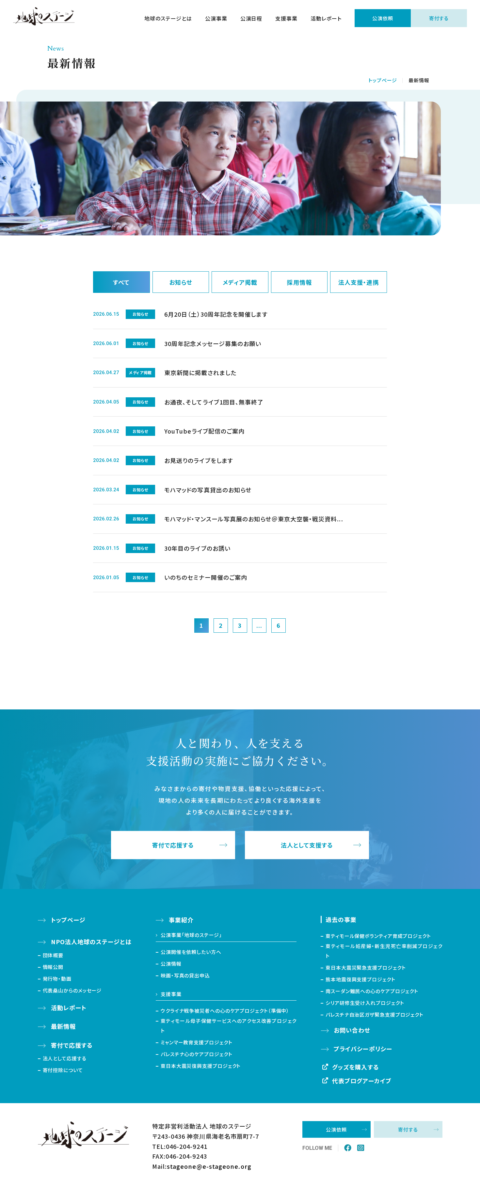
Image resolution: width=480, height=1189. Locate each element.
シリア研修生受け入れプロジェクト (365, 1002)
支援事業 (286, 18)
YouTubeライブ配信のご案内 (204, 431)
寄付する (439, 18)
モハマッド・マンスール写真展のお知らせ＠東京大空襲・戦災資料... (253, 519)
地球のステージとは (168, 18)
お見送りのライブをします (198, 460)
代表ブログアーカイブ (362, 1080)
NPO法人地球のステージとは (91, 941)
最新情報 (63, 1026)
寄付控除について (63, 1070)
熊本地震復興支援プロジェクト (360, 979)
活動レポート (326, 18)
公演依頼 (382, 18)
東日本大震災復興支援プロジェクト (201, 1065)
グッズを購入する (355, 1067)
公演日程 (251, 18)
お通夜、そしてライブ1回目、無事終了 (214, 402)
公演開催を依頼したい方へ (191, 951)
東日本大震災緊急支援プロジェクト (366, 967)
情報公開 (53, 966)
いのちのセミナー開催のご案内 (205, 577)
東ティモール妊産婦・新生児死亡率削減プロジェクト (384, 951)
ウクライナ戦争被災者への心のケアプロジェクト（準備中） (225, 1010)
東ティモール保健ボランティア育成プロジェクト (378, 935)
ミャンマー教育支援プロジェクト (196, 1042)
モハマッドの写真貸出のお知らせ (207, 489)
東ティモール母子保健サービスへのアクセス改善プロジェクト (228, 1025)
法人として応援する (65, 1058)
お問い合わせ (352, 1030)
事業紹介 (181, 919)
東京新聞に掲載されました (200, 372)
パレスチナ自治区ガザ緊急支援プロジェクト (375, 1014)
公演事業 (216, 18)
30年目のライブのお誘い (197, 548)
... (259, 625)
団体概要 (53, 955)
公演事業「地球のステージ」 (191, 934)
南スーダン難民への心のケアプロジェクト (372, 991)
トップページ (382, 80)
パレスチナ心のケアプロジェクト (196, 1054)
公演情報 (171, 963)
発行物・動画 (57, 978)
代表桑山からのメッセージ (72, 990)
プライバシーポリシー (363, 1048)
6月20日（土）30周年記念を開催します (216, 314)
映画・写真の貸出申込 (185, 975)
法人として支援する (307, 845)
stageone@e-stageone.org (209, 1166)
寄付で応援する (173, 845)
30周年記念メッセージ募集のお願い (212, 343)
